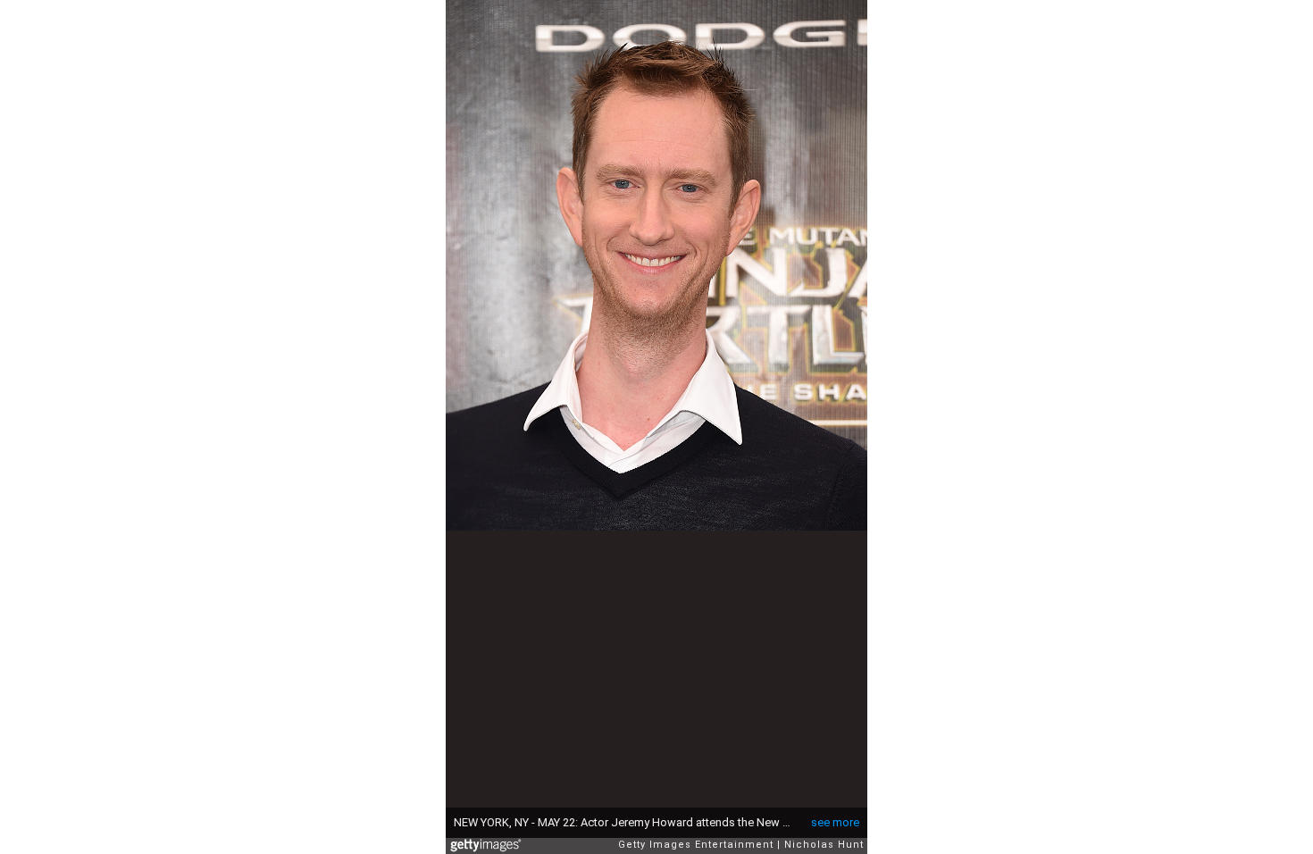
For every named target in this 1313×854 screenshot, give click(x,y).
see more (835, 822)
